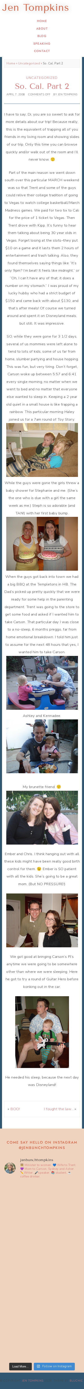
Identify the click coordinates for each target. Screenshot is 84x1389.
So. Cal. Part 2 (42, 86)
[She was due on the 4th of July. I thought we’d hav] (42, 1205)
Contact (42, 51)
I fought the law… (59, 1109)
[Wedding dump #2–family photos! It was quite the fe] (42, 1294)
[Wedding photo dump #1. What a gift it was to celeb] (42, 1338)
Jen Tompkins (32, 1380)
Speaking (42, 43)
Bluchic (76, 1380)
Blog (42, 36)
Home (42, 21)
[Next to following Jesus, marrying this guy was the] (42, 1249)
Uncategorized (29, 63)
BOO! (15, 1109)
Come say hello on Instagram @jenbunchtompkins (42, 1145)
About (42, 28)
